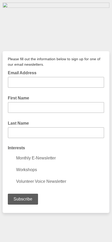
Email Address (24, 72)
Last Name (20, 123)
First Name (20, 97)
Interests (16, 148)
